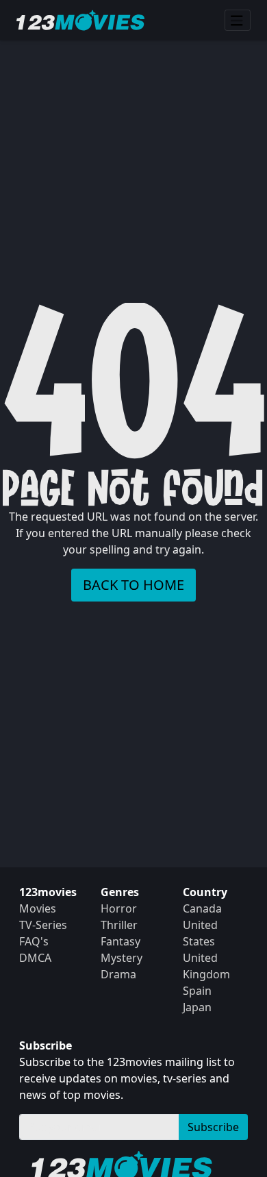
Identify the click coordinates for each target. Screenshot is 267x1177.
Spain (197, 990)
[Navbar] (238, 21)
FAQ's (34, 941)
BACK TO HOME (133, 584)
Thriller (119, 924)
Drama (118, 974)
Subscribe (213, 1127)
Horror (119, 908)
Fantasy (120, 941)
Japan (197, 1007)
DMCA (35, 957)
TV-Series (43, 924)
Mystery (121, 957)
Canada (202, 908)
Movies (37, 908)
